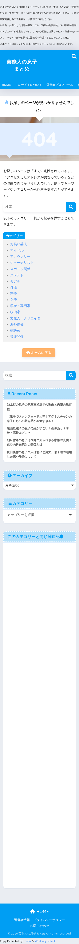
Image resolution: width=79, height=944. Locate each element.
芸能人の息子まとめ (22, 65)
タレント (17, 275)
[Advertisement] (58, 65)
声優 (13, 293)
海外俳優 (17, 324)
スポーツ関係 (20, 269)
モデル (15, 281)
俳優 (13, 287)
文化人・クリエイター (27, 318)
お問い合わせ (39, 926)
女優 (13, 300)
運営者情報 (22, 920)
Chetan (28, 941)
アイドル (17, 250)
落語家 (15, 330)
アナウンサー (20, 256)
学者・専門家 (20, 306)
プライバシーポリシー (49, 920)
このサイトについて (28, 84)
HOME (6, 84)
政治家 (15, 312)
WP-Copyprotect (45, 941)
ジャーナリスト (22, 262)
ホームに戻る (40, 352)
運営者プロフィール (60, 84)
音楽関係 (17, 336)
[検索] (71, 207)
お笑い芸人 (18, 244)
